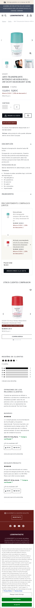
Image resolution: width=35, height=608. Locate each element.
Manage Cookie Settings (17, 594)
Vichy (9, 21)
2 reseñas (13, 87)
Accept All (17, 604)
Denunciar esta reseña (13, 454)
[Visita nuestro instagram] (15, 526)
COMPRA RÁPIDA (17, 336)
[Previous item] (3, 314)
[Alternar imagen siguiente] (32, 40)
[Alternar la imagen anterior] (1, 40)
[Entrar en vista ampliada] (30, 53)
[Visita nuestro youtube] (19, 526)
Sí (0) (8, 447)
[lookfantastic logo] (17, 15)
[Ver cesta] (30, 15)
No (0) (17, 447)
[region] (17, 576)
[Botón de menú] (2, 15)
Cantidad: (6, 103)
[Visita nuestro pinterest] (23, 526)
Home (4, 21)
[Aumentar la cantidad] (17, 107)
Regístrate (17, 517)
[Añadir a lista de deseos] (28, 115)
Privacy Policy (8, 590)
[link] (27, 15)
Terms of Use (18, 590)
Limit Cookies (17, 599)
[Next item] (30, 314)
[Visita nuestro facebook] (10, 526)
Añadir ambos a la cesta (16, 271)
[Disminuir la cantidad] (5, 107)
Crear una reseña (9, 381)
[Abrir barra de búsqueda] (5, 15)
